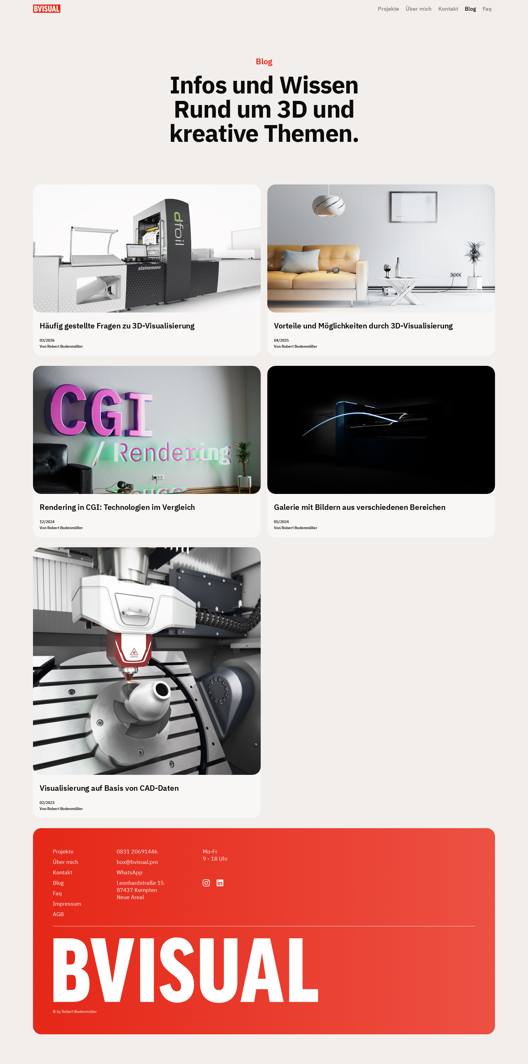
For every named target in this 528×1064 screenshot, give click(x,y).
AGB (58, 914)
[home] (47, 8)
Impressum (67, 903)
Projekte (388, 8)
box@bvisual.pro (137, 862)
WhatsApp (129, 872)
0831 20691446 (137, 851)
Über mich (419, 8)
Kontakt (448, 8)
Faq (487, 8)
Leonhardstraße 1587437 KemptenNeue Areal (140, 890)
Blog (470, 8)
